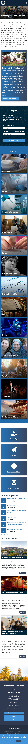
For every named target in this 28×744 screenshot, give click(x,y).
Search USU (10, 733)
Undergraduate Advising (14, 472)
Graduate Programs (14, 488)
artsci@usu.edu (14, 702)
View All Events (5, 534)
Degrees (14, 716)
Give (14, 719)
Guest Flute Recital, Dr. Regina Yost (14, 529)
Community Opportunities (9, 98)
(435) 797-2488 (14, 699)
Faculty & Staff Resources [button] (13, 708)
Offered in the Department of (13, 131)
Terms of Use (17, 731)
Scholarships (14, 439)
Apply (14, 455)
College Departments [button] (13, 705)
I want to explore (9, 125)
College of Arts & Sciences (14, 686)
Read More (22, 572)
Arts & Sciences (15, 3)
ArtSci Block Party (11, 505)
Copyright (16, 733)
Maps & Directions (8, 731)
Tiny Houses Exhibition (12, 517)
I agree (18, 740)
